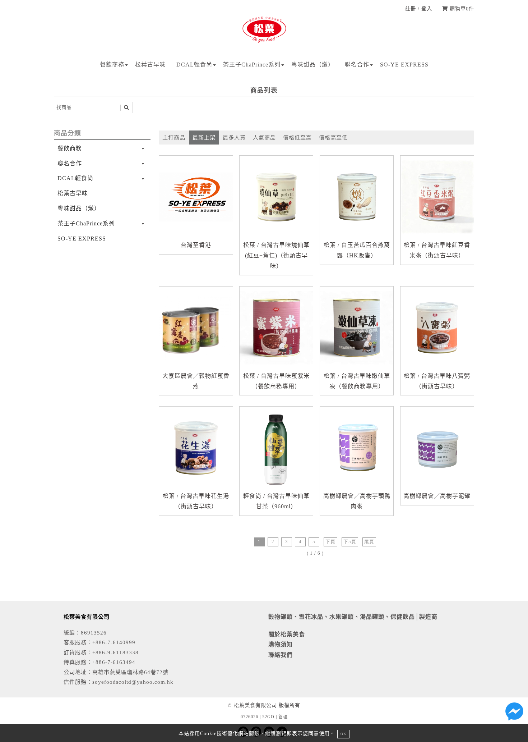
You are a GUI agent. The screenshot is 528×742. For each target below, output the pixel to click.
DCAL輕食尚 (194, 64)
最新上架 (204, 137)
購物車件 (461, 9)
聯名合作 (357, 64)
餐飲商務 (112, 64)
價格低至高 (297, 137)
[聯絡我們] (514, 713)
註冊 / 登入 (418, 9)
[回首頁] (264, 43)
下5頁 (349, 541)
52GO (268, 716)
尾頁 (369, 541)
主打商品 (173, 137)
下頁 (330, 541)
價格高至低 (333, 137)
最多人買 (234, 137)
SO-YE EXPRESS (404, 64)
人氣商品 (264, 137)
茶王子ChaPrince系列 (252, 64)
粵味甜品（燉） (312, 64)
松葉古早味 (150, 64)
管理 (283, 716)
